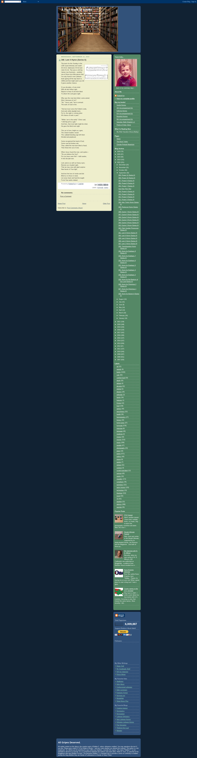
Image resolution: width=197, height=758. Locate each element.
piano (118, 451)
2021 (119, 322)
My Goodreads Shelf (123, 669)
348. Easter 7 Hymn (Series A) (128, 212)
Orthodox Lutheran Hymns (125, 722)
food (118, 406)
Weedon (119, 731)
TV (118, 499)
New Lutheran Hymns (124, 719)
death (118, 380)
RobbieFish (120, 96)
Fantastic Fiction (122, 693)
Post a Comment (65, 196)
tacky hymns (121, 487)
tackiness (120, 485)
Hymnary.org (121, 695)
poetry (106, 187)
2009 (119, 354)
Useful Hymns (121, 105)
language (120, 431)
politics (119, 456)
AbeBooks (120, 681)
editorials (120, 395)
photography (121, 448)
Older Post (106, 203)
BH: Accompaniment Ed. (125, 119)
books (119, 372)
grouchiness (121, 411)
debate (119, 383)
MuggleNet (120, 698)
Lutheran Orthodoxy (123, 716)
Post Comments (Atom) (75, 208)
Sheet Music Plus (122, 701)
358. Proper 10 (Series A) (126, 178)
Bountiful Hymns (122, 116)
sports (119, 476)
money (119, 437)
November (122, 167)
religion (119, 465)
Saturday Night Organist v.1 (126, 122)
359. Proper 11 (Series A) (126, 175)
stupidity (119, 479)
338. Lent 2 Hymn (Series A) (127, 241)
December (122, 165)
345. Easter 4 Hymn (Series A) (128, 220)
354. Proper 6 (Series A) (126, 191)
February (122, 315)
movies (119, 440)
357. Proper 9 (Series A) (126, 181)
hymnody (100, 187)
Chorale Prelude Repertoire (125, 144)
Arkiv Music (120, 684)
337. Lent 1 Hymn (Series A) (127, 244)
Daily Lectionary (122, 690)
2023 (119, 159)
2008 (119, 357)
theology (119, 493)
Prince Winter (121, 674)
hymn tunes (120, 423)
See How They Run (124, 189)
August (121, 299)
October (122, 170)
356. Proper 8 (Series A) (126, 183)
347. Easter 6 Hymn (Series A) (128, 214)
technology (120, 490)
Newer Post (61, 203)
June (121, 305)
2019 (119, 327)
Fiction (119, 403)
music (119, 442)
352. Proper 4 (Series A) (126, 197)
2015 (119, 338)
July (120, 302)
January (122, 318)
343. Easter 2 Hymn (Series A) (128, 225)
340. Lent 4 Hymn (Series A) (127, 235)
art (117, 366)
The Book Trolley (122, 142)
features (119, 400)
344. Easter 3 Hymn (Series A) (128, 223)
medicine (120, 434)
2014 (119, 340)
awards (119, 369)
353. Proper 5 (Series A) (126, 194)
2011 (119, 349)
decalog (119, 386)
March (121, 313)
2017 (119, 332)
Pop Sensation (121, 725)
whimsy (119, 504)
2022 (119, 162)
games (119, 409)
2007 (119, 360)
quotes (119, 462)
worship (119, 507)
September (123, 173)
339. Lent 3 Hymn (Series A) (127, 238)
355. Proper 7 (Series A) (126, 186)
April (120, 310)
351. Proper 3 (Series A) (126, 200)
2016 (119, 335)
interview (119, 428)
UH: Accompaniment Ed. (125, 108)
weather (119, 501)
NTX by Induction (122, 672)
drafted (119, 389)
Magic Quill (120, 666)
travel (118, 496)
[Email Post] (95, 184)
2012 (119, 346)
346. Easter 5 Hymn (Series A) (128, 217)
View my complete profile (126, 99)
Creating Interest (122, 708)
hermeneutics (121, 417)
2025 (119, 154)
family (119, 397)
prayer (119, 459)
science (119, 468)
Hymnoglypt (120, 714)
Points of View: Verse (124, 125)
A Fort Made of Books (76, 9)
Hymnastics (120, 711)
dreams (119, 392)
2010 (119, 351)
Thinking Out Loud (123, 728)
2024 (119, 157)
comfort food (121, 378)
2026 (119, 151)
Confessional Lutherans (124, 687)
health (119, 414)
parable (119, 445)
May (120, 307)
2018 (119, 330)
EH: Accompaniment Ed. (125, 113)
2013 (119, 343)
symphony (120, 482)
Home (84, 203)
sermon (119, 473)
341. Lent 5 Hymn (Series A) (127, 233)
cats (118, 375)
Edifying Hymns (122, 111)
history (119, 420)
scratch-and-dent (122, 470)
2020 (119, 324)
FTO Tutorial (128, 515)
